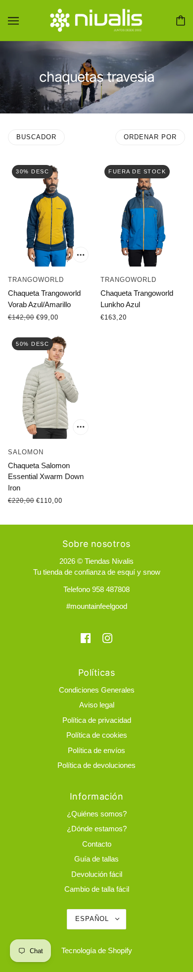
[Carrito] (180, 20)
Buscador (36, 137)
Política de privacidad (96, 720)
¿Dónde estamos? (97, 828)
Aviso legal (96, 705)
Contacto (96, 844)
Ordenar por (150, 137)
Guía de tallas (96, 859)
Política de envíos (96, 750)
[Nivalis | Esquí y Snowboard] (96, 19)
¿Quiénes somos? (97, 814)
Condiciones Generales (97, 690)
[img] (85, 637)
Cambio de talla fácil (96, 889)
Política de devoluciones (96, 765)
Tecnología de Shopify (96, 950)
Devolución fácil (96, 874)
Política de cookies (96, 735)
